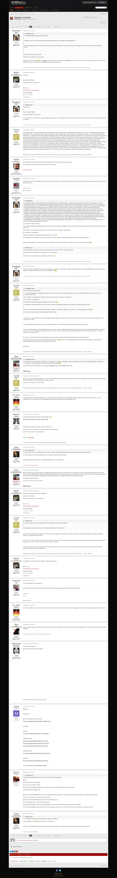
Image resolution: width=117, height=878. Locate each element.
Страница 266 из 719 (57, 26)
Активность (28, 7)
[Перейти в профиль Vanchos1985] (16, 588)
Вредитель (16, 414)
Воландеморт (16, 31)
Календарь (17, 10)
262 (19, 26)
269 (39, 26)
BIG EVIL (16, 772)
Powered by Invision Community (58, 876)
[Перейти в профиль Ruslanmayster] (16, 651)
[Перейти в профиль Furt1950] (16, 137)
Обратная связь (58, 873)
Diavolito (16, 159)
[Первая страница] (10, 27)
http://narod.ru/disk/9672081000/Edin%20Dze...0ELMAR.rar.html (37, 721)
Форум (11, 10)
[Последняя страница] (51, 27)
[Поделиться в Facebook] (13, 851)
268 (36, 26)
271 (44, 26)
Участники (50, 861)
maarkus (16, 706)
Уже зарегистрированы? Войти (89, 2)
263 (22, 26)
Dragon (16, 447)
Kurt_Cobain (16, 395)
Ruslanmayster (16, 643)
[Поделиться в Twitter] (10, 851)
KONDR (19, 19)
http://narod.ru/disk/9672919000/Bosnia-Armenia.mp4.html (35, 760)
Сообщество (19, 7)
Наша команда (35, 10)
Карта (35, 7)
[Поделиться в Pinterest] (17, 851)
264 (25, 26)
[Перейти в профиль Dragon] (16, 454)
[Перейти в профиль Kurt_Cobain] (16, 402)
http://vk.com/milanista (27, 92)
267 (33, 26)
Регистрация (101, 2)
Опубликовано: (28, 30)
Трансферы (32, 19)
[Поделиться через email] (15, 851)
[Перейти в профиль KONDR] (11, 18)
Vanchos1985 (16, 580)
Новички (54, 861)
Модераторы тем (25, 10)
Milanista (16, 72)
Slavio (16, 624)
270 (41, 26)
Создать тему (103, 22)
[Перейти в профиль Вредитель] (16, 421)
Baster (16, 356)
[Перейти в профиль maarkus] (16, 713)
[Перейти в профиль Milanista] (16, 79)
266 (30, 26)
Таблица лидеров (54, 10)
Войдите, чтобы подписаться (91, 17)
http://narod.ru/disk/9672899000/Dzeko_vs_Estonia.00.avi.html (36, 753)
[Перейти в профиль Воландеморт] (16, 38)
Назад (13, 26)
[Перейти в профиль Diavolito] (16, 166)
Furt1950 (16, 130)
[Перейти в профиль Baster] (16, 363)
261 (16, 26)
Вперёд (48, 26)
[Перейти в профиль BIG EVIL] (16, 779)
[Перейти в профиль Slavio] (16, 631)
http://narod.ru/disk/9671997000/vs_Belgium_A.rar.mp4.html (36, 743)
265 (27, 26)
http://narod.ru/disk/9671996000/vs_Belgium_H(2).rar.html (35, 746)
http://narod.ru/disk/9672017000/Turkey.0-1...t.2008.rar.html (36, 733)
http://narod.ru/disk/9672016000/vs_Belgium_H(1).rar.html (35, 741)
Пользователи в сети (44, 10)
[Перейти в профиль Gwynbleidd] (16, 186)
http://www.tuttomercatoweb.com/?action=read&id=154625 (35, 419)
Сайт (12, 7)
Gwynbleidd (16, 178)
